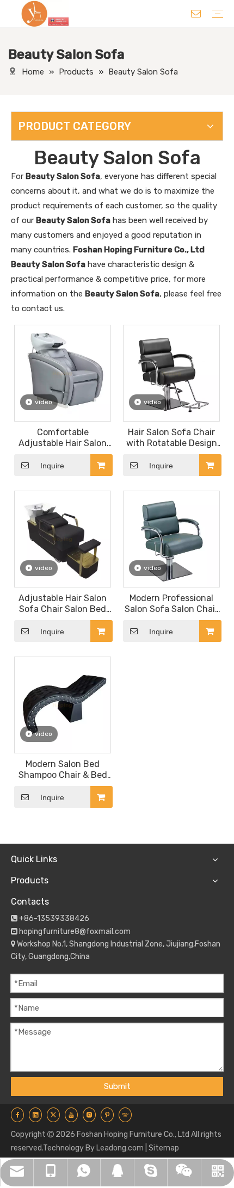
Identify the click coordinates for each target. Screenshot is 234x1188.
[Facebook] (17, 1114)
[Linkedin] (35, 1114)
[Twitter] (53, 1114)
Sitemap (164, 1148)
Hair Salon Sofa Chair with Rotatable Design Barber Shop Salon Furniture (171, 438)
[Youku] (125, 1114)
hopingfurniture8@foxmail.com (75, 931)
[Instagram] (89, 1114)
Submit (117, 1086)
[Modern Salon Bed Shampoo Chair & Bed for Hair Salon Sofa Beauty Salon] (62, 704)
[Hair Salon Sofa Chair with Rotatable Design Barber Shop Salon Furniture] (171, 372)
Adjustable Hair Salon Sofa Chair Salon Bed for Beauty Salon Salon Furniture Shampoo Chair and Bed (62, 604)
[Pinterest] (107, 1114)
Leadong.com (120, 1148)
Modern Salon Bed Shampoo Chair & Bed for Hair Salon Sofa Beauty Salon (63, 770)
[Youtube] (71, 1114)
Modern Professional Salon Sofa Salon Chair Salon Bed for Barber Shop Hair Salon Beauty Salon (172, 604)
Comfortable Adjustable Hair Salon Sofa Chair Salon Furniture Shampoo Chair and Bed (63, 438)
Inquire (52, 465)
